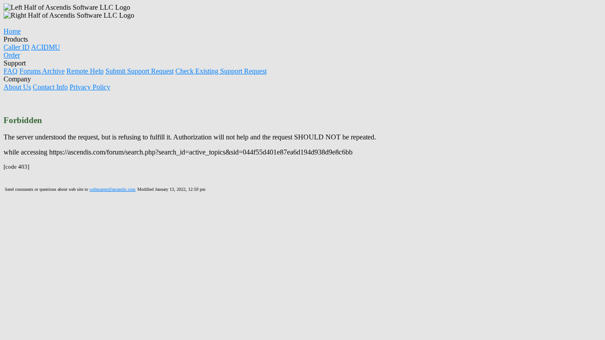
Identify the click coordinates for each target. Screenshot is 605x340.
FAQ (11, 71)
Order (12, 55)
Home (12, 31)
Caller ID (17, 47)
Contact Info (50, 87)
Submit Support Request (139, 71)
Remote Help (85, 71)
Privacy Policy (90, 87)
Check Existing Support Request (221, 71)
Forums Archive (42, 71)
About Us (17, 87)
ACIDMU (45, 47)
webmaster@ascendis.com (112, 189)
